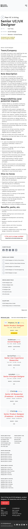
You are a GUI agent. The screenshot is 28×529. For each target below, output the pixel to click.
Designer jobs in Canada (7, 484)
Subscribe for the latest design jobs (14, 238)
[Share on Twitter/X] (10, 250)
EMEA (16, 330)
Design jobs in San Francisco (7, 471)
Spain (16, 401)
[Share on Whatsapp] (13, 250)
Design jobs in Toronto (6, 474)
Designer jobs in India (6, 486)
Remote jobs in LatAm (6, 461)
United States (18, 34)
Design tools (4, 513)
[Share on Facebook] (3, 250)
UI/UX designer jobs (7, 282)
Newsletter (15, 512)
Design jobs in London (6, 467)
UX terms (3, 515)
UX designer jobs (6, 287)
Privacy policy (16, 515)
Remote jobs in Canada (6, 459)
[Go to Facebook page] (17, 524)
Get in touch (15, 510)
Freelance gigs (17, 441)
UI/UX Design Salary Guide (8, 303)
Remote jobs (17, 439)
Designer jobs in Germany (7, 487)
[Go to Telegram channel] (26, 524)
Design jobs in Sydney (6, 472)
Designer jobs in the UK (6, 482)
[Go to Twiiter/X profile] (14, 524)
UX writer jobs (5, 294)
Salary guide (4, 512)
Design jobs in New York (7, 469)
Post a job (5, 503)
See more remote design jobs (18, 317)
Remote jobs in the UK (6, 458)
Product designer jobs (7, 285)
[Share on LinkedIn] (7, 250)
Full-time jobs (17, 437)
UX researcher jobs (6, 291)
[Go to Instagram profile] (22, 524)
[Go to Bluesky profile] (24, 524)
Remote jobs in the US (6, 456)
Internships (17, 443)
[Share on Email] (16, 250)
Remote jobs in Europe (6, 454)
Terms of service (16, 513)
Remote (10, 34)
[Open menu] (26, 5)
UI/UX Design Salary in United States (11, 305)
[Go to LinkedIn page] (19, 524)
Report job (24, 310)
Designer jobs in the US (6, 480)
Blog (2, 510)
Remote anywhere (5, 452)
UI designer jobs (6, 289)
